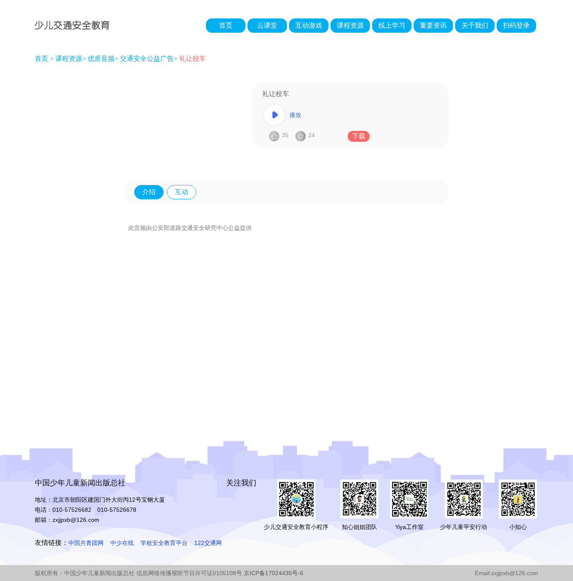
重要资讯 (433, 25)
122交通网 (208, 542)
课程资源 (350, 25)
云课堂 (267, 25)
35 (285, 135)
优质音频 (101, 58)
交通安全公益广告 (147, 58)
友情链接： (51, 542)
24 (311, 135)
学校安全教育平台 (164, 542)
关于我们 (474, 25)
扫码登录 (516, 25)
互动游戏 (308, 25)
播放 (295, 115)
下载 (358, 136)
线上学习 (391, 25)
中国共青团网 (86, 542)
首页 (225, 25)
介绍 (149, 191)
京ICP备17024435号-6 (273, 573)
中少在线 (122, 542)
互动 (181, 191)
